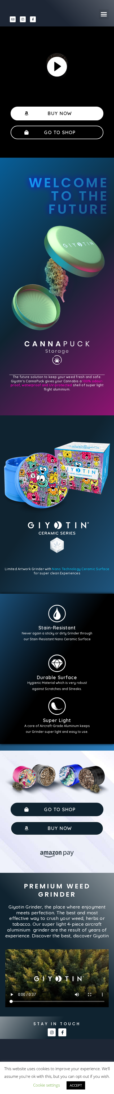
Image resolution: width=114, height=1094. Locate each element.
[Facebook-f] (33, 19)
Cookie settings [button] (46, 1085)
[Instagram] (23, 19)
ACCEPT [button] (76, 1085)
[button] (104, 14)
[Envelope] (13, 19)
